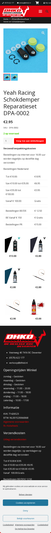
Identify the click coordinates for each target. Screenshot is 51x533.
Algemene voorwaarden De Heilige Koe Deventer (25, 527)
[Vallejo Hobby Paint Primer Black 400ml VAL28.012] (13, 244)
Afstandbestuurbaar (20, 19)
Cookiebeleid (8, 525)
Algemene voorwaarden (16, 421)
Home (5, 19)
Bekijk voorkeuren (25, 518)
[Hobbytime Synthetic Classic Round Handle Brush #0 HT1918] (38, 276)
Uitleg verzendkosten (14, 439)
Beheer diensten (25, 494)
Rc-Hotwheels (10, 425)
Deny (25, 510)
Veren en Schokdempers (14, 21)
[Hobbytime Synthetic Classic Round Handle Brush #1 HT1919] (13, 307)
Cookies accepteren (25, 502)
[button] (40, 11)
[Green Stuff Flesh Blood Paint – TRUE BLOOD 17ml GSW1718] (38, 307)
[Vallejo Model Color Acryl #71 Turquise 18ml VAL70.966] (13, 276)
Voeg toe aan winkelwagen (30, 141)
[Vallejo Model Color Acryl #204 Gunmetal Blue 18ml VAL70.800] (38, 244)
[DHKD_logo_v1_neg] (15, 11)
